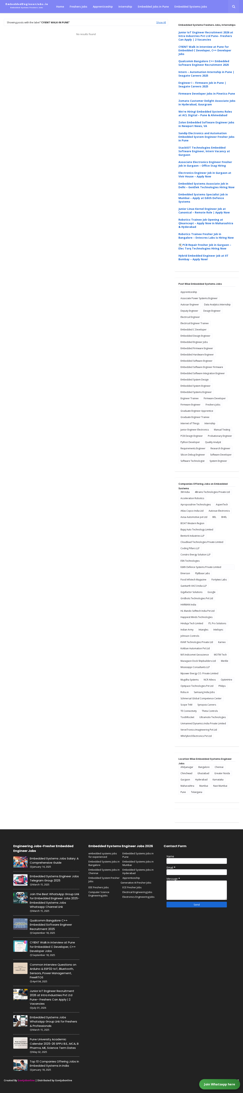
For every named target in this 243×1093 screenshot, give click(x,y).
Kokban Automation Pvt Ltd (195, 648)
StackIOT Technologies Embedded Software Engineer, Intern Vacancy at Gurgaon (204, 151)
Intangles (203, 629)
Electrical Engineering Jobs (137, 892)
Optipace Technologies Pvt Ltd (197, 686)
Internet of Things (190, 423)
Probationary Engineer (220, 436)
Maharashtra (187, 785)
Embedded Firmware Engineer (197, 348)
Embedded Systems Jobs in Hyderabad (138, 871)
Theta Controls (210, 711)
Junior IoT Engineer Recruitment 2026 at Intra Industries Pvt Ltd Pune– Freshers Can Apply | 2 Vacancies (205, 36)
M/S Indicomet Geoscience (195, 654)
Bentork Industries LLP (192, 535)
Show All (161, 22)
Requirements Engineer (193, 448)
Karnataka (218, 779)
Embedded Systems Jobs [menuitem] (190, 6)
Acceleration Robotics (192, 498)
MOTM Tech (220, 654)
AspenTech (222, 504)
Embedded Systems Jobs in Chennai (104, 871)
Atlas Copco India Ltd (192, 510)
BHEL (224, 517)
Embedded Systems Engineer (196, 392)
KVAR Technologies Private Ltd (197, 642)
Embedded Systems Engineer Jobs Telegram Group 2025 (54, 878)
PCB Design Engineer (192, 436)
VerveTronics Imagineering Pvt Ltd (199, 729)
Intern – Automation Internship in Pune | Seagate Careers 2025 (206, 73)
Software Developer (221, 454)
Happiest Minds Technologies (196, 617)
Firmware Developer (215, 398)
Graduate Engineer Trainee (195, 417)
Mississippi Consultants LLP (195, 667)
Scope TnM (186, 704)
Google (211, 592)
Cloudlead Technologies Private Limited (202, 542)
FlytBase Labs (202, 573)
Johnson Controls (190, 635)
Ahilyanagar (187, 767)
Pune (183, 792)
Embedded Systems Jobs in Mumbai (138, 863)
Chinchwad (186, 773)
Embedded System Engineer (196, 385)
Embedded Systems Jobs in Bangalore (104, 863)
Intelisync (218, 629)
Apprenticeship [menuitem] (103, 6)
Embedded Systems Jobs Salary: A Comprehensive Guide (54, 860)
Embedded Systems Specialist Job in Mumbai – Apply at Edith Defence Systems (203, 198)
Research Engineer (220, 448)
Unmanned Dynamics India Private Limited (203, 723)
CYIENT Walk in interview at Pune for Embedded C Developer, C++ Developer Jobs (204, 50)
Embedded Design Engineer (195, 335)
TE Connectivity (189, 711)
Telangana (196, 792)
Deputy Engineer (189, 310)
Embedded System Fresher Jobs (104, 879)
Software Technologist (192, 461)
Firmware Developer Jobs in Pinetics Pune (206, 93)
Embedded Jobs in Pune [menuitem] (153, 6)
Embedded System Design (195, 379)
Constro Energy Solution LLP (196, 554)
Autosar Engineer (190, 304)
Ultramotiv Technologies (212, 717)
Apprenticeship (189, 292)
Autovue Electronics (219, 510)
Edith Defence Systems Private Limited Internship (201, 567)
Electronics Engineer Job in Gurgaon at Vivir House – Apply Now (204, 174)
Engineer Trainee (190, 398)
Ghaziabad (203, 773)
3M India (185, 492)
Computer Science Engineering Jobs (98, 893)
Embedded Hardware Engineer (197, 354)
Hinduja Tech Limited (192, 623)
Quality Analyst (213, 442)
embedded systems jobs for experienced (102, 855)
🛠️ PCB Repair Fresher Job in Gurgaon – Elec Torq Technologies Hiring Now (204, 246)
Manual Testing (222, 429)
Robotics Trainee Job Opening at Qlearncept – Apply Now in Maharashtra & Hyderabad (205, 223)
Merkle (224, 661)
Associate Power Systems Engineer (199, 298)
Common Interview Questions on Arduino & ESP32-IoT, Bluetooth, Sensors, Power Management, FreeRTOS (53, 971)
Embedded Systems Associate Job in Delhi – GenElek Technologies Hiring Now (206, 185)
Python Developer (190, 442)
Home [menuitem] (60, 6)
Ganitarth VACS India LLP (194, 585)
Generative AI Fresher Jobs (136, 882)
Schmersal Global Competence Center (201, 698)
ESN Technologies (190, 560)
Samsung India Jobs (204, 692)
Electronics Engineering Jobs (138, 897)
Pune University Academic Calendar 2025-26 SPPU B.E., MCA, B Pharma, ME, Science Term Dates (54, 1043)
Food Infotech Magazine (193, 579)
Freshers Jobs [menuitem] (78, 6)
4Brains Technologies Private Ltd (212, 492)
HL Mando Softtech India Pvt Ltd (198, 610)
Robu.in (185, 692)
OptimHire (226, 679)
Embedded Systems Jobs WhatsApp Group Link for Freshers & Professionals (53, 1021)
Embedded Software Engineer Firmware (202, 367)
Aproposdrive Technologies (196, 504)
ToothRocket (187, 717)
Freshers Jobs (213, 404)
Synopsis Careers (206, 704)
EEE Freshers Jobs (98, 887)
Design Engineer (212, 310)
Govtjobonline (26, 1080)
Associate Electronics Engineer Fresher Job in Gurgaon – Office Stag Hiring (205, 163)
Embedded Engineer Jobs (194, 342)
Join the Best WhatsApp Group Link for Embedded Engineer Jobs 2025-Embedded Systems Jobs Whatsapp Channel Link (54, 900)
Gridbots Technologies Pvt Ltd (197, 598)
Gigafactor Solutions (191, 592)
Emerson (185, 573)
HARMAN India (188, 604)
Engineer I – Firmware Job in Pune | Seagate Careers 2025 (202, 84)
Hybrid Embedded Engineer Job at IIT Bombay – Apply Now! (203, 257)
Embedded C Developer (194, 329)
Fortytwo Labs (219, 579)
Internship (209, 423)
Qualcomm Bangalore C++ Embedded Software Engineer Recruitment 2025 (203, 63)
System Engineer (218, 461)
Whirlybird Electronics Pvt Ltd (196, 736)
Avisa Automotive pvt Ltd (194, 517)
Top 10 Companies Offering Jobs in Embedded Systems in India (54, 1063)
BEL (214, 517)
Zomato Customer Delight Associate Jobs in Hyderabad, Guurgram (206, 102)
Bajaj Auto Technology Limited (197, 529)
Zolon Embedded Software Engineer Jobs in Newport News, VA (206, 124)
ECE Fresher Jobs (132, 887)
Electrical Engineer (190, 317)
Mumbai (203, 785)
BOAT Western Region (192, 523)
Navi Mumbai (220, 785)
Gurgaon (185, 779)
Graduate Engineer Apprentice (197, 410)
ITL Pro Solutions (217, 623)
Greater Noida (222, 773)
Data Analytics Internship (217, 304)
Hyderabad (201, 779)
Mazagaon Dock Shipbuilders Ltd (198, 661)
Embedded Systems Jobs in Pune (138, 855)
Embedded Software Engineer (196, 360)
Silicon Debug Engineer (193, 454)
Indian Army (187, 629)
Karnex (222, 642)
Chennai (219, 767)
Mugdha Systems (190, 679)
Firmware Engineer (190, 404)
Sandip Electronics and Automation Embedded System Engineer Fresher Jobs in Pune (206, 136)
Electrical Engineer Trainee (195, 323)
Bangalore (204, 767)
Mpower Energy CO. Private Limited (199, 673)
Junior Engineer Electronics (195, 429)
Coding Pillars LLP (190, 548)
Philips (222, 686)
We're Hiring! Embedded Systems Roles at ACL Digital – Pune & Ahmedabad (205, 113)
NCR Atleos (210, 679)
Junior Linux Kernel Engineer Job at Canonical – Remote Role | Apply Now (204, 210)
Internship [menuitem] (125, 6)
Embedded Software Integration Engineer (203, 373)
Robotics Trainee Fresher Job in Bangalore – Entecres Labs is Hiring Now (206, 235)
